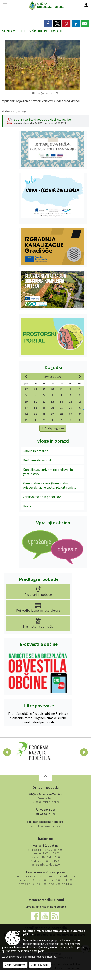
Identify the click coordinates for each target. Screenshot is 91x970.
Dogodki (53, 367)
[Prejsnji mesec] (26, 376)
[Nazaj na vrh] (45, 778)
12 (44, 402)
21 (61, 408)
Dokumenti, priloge (14, 111)
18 (35, 408)
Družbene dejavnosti (37, 460)
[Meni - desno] (86, 4)
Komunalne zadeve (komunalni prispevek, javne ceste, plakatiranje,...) (50, 485)
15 (70, 402)
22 (70, 408)
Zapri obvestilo (39, 965)
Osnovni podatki (45, 787)
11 (35, 402)
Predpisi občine (44, 713)
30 (52, 389)
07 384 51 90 (47, 814)
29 (44, 389)
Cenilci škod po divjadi (38, 722)
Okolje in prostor (35, 451)
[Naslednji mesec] (79, 376)
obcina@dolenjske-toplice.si (46, 822)
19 (44, 408)
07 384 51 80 (47, 810)
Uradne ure (45, 838)
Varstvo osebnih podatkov (42, 497)
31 (61, 389)
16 (79, 402)
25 (35, 414)
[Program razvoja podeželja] (33, 751)
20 (52, 408)
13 (52, 402)
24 (26, 414)
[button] (7, 752)
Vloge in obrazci (53, 441)
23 (79, 408)
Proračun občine (20, 713)
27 (26, 389)
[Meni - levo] (4, 4)
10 (26, 402)
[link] (48, 23)
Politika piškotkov (46, 957)
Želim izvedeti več (15, 965)
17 (26, 408)
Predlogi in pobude (38, 579)
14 (61, 402)
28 (35, 389)
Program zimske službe (50, 718)
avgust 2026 (53, 376)
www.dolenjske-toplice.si (46, 826)
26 (44, 414)
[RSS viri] (55, 915)
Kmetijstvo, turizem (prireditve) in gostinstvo (48, 471)
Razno (27, 506)
